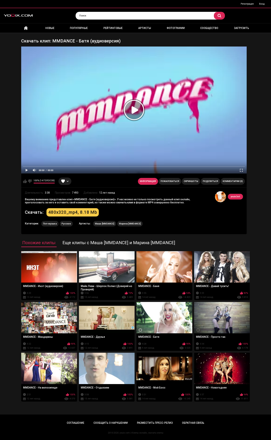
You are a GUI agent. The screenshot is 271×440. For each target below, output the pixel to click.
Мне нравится (25, 181)
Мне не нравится (30, 181)
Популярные (79, 28)
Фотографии (176, 28)
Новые (49, 28)
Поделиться (210, 181)
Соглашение (75, 422)
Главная (25, 28)
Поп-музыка (50, 223)
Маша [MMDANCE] (104, 223)
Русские (66, 223)
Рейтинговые (113, 28)
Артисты (144, 28)
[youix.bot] (220, 196)
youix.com (124, 433)
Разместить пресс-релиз (155, 422)
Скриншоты (191, 181)
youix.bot (235, 196)
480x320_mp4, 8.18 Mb (72, 212)
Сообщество (209, 28)
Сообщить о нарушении (110, 422)
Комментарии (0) (233, 181)
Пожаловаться (170, 181)
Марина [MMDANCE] (130, 223)
